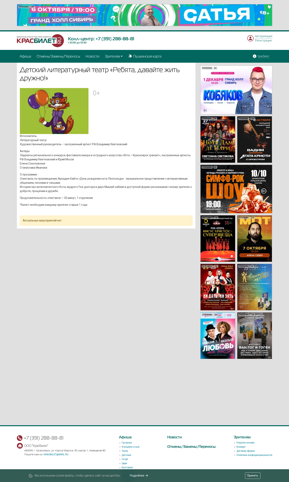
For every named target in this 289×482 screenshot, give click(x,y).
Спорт (125, 459)
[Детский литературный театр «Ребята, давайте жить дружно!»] (54, 110)
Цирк (124, 463)
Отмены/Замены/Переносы (58, 56)
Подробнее (137, 475)
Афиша (25, 56)
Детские (126, 455)
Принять (252, 475)
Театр (125, 451)
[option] (144, 15)
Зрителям (112, 56)
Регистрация (263, 40)
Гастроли (127, 442)
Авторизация (263, 36)
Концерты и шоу (131, 446)
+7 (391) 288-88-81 (115, 39)
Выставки (127, 467)
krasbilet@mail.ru (56, 454)
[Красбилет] (40, 40)
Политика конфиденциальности (254, 455)
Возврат (241, 446)
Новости (92, 56)
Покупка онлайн (246, 442)
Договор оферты (246, 451)
